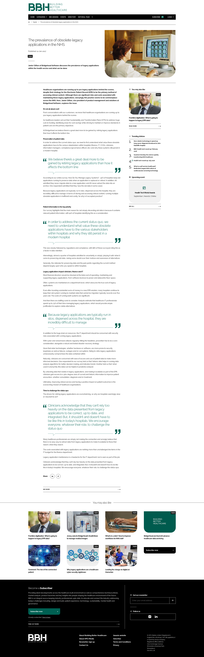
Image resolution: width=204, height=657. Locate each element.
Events (63, 17)
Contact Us (83, 645)
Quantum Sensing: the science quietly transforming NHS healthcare (147, 156)
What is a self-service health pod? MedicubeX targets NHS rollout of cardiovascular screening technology (147, 168)
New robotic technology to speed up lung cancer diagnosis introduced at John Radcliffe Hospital (147, 143)
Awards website (119, 635)
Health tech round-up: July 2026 (147, 161)
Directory (72, 17)
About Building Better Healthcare (93, 635)
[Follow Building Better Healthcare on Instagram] (150, 617)
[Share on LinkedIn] (52, 476)
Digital (30, 56)
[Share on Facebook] (58, 476)
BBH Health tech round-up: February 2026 (147, 150)
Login (170, 17)
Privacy (116, 645)
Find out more (33, 624)
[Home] (29, 22)
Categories (41, 17)
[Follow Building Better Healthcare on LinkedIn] (156, 617)
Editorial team (84, 17)
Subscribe (156, 17)
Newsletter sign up (87, 642)
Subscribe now (152, 550)
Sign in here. (46, 617)
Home (32, 17)
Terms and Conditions (122, 642)
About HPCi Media (86, 639)
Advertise (117, 639)
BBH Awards (53, 17)
